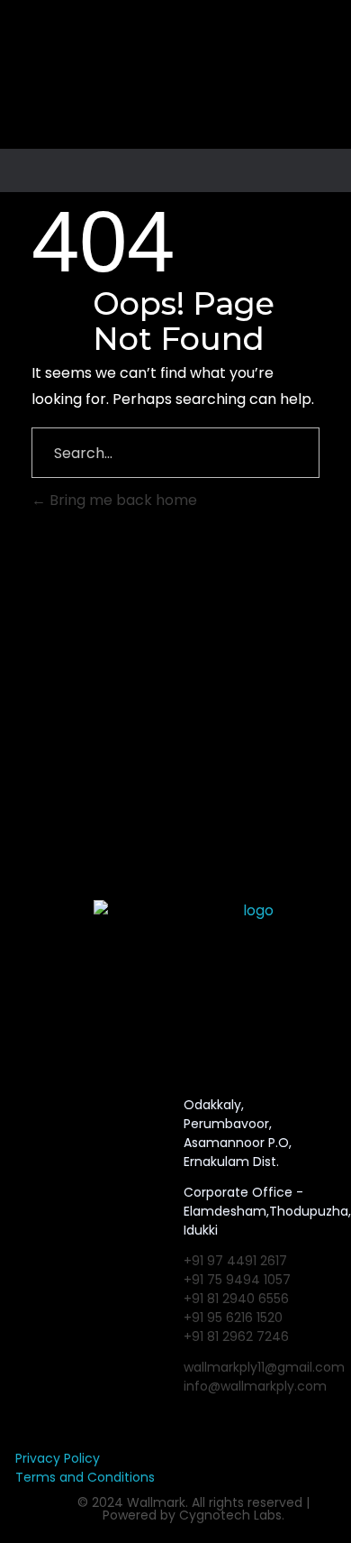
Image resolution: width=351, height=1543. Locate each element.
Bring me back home (121, 500)
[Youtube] (94, 1107)
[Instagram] (56, 1107)
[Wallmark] (180, 81)
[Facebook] (17, 1107)
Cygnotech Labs (230, 1515)
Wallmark (156, 1502)
